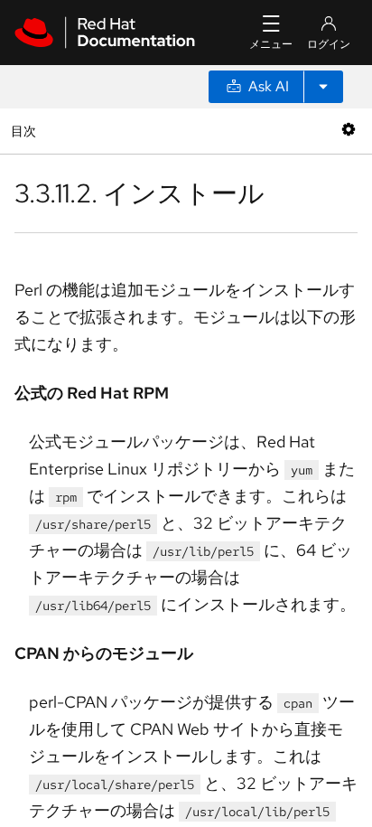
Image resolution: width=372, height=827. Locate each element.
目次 (26, 130)
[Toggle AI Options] (323, 86)
